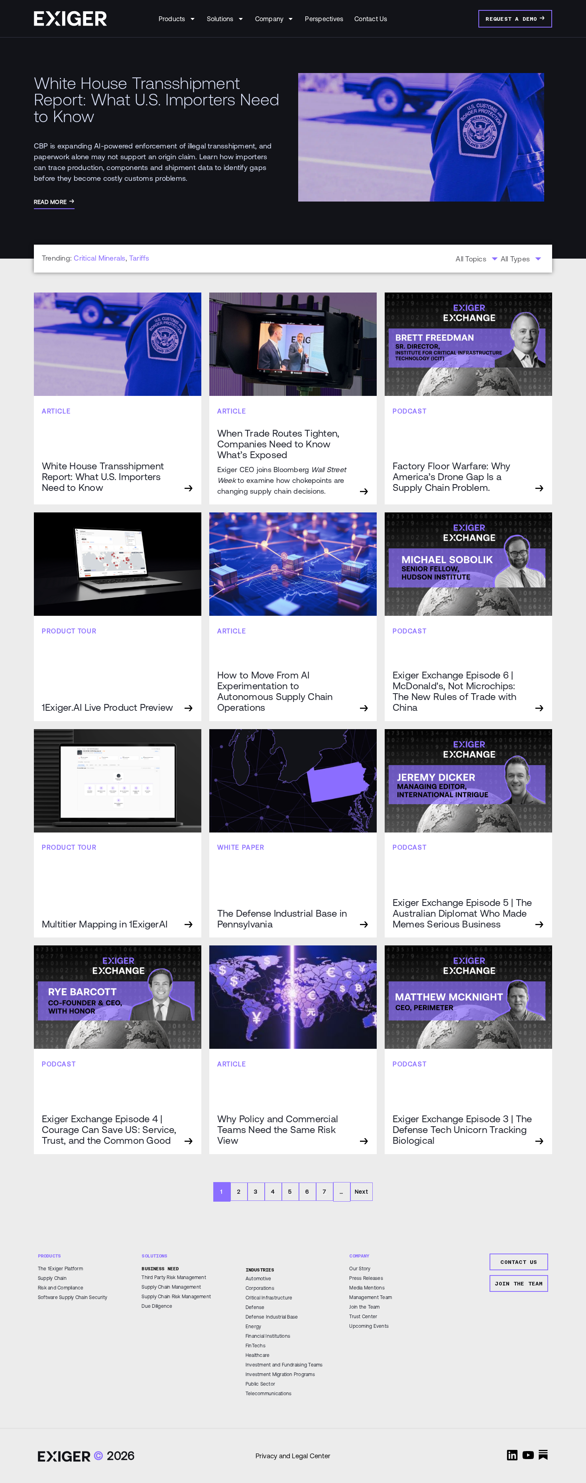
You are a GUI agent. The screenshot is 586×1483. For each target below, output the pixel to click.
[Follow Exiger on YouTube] (528, 1455)
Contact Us (370, 18)
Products (172, 18)
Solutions (220, 18)
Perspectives (324, 18)
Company (269, 18)
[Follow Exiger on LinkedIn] (512, 1455)
